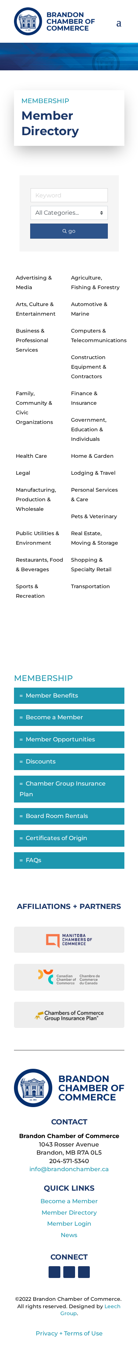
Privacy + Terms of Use (69, 1333)
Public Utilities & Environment (37, 538)
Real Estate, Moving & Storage (94, 538)
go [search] (71, 231)
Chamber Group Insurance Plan (63, 789)
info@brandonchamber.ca (69, 1169)
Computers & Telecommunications (99, 335)
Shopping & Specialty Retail (91, 564)
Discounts (41, 761)
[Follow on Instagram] (84, 1272)
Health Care (31, 456)
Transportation (90, 586)
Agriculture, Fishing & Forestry (95, 282)
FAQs (33, 860)
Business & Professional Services (32, 340)
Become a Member (54, 717)
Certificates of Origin (56, 838)
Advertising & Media (34, 282)
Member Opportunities (60, 739)
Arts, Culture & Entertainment (36, 309)
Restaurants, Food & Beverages (39, 564)
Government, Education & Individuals (88, 429)
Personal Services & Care (94, 495)
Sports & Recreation (30, 591)
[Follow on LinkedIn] (69, 1272)
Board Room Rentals (57, 815)
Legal (23, 473)
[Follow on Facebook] (54, 1272)
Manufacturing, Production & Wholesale (36, 499)
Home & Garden (92, 456)
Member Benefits (52, 695)
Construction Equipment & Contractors (88, 367)
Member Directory (69, 1212)
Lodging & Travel (93, 473)
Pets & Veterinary (94, 516)
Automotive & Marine (89, 309)
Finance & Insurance (84, 398)
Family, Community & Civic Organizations (34, 407)
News (69, 1235)
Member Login (69, 1223)
